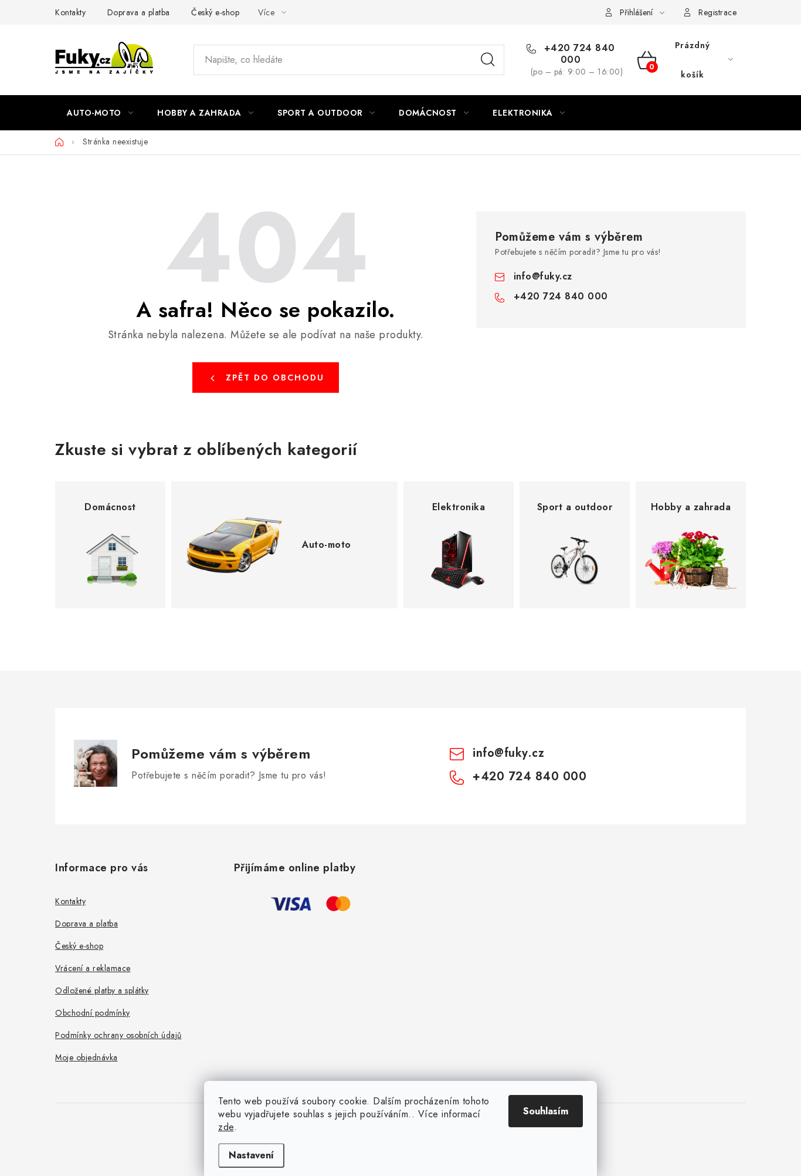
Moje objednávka (86, 1057)
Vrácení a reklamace (93, 968)
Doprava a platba (138, 12)
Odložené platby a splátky (102, 990)
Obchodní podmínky (92, 1013)
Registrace (717, 12)
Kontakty (70, 12)
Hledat (487, 60)
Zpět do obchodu (275, 377)
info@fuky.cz (543, 276)
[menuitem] (100, 112)
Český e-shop (215, 12)
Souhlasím (545, 1111)
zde (226, 1127)
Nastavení (251, 1155)
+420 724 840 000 (578, 54)
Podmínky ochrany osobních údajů (118, 1035)
